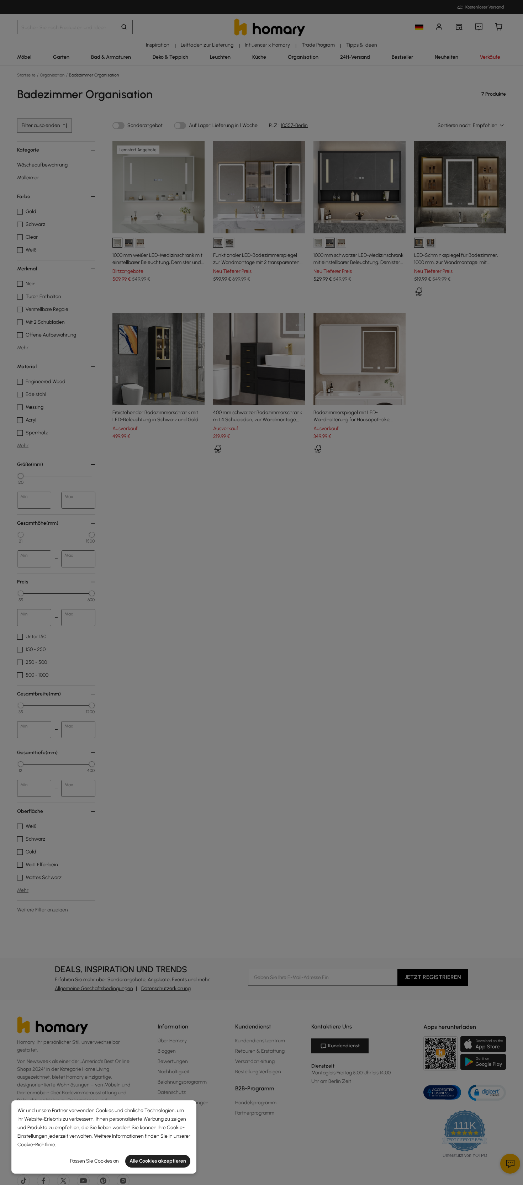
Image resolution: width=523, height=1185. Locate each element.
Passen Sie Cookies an (94, 1161)
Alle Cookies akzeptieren (158, 1161)
